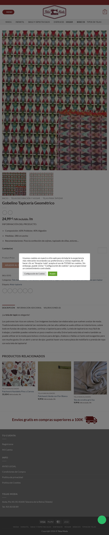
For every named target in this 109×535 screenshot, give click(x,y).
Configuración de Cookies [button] (34, 274)
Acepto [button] (52, 274)
